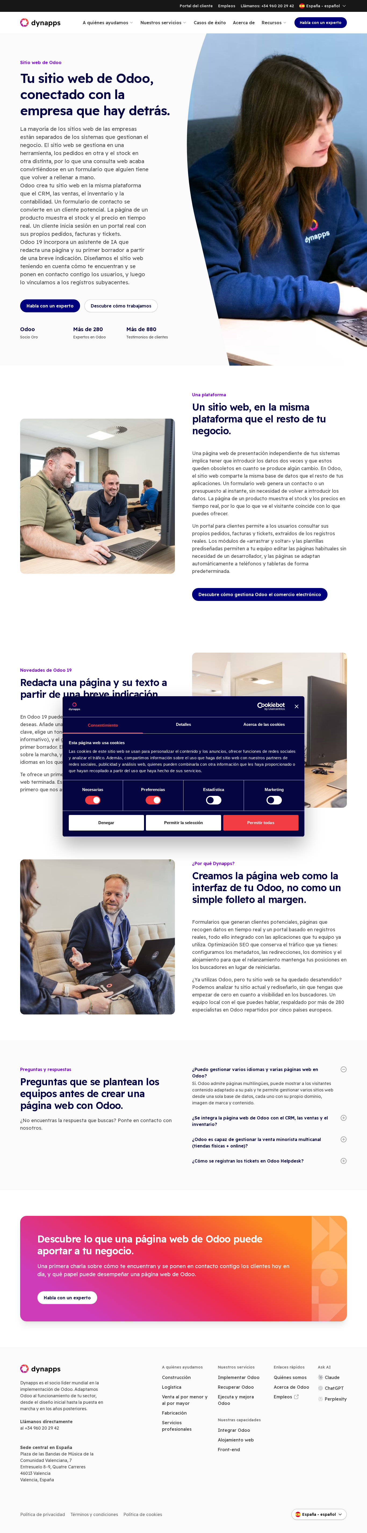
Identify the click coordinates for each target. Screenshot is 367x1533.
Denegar (106, 822)
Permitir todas (260, 822)
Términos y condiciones (94, 1514)
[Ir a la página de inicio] (40, 22)
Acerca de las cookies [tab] (264, 724)
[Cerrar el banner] (296, 706)
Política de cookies (142, 1514)
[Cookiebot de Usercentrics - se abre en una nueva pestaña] (261, 706)
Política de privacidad (42, 1514)
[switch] (153, 800)
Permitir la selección (183, 822)
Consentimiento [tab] (103, 725)
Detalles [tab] (183, 724)
